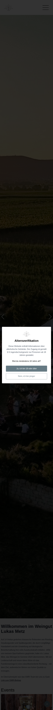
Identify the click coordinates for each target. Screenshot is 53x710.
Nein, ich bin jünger (26, 376)
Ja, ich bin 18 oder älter (26, 369)
